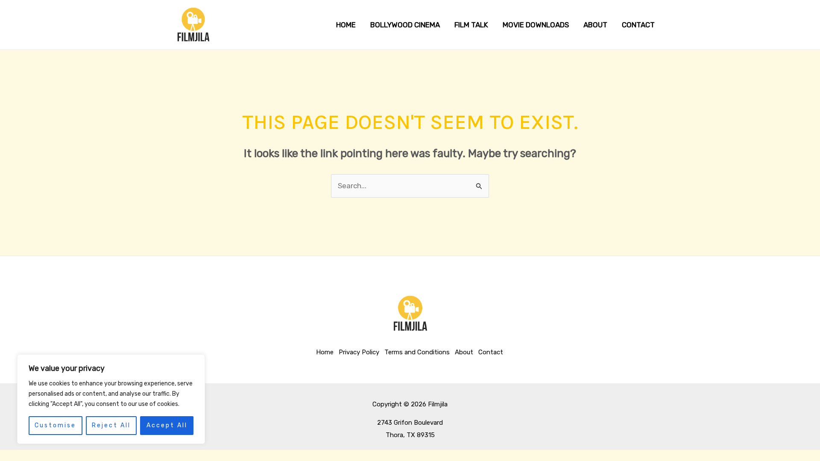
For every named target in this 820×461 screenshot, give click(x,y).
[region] (111, 399)
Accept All (166, 425)
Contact (490, 352)
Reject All (111, 425)
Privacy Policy (359, 352)
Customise (55, 425)
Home (325, 352)
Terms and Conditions (417, 352)
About (464, 352)
